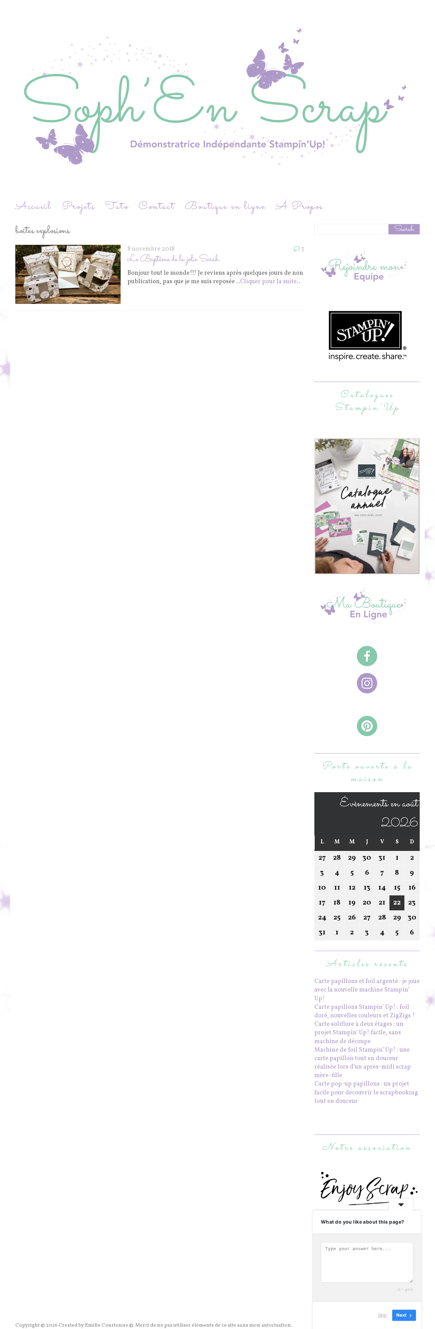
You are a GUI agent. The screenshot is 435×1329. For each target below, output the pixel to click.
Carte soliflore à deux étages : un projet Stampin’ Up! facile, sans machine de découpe (358, 1032)
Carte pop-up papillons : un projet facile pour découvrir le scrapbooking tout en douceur (366, 1092)
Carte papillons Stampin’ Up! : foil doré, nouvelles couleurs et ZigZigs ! (364, 1011)
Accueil (33, 207)
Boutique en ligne (225, 207)
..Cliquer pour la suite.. (268, 281)
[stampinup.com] (367, 570)
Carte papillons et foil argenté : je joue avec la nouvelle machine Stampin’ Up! (367, 990)
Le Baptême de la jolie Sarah (173, 259)
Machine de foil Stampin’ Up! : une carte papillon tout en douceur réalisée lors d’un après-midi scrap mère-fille (362, 1063)
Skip (382, 1315)
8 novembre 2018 (151, 249)
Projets (78, 207)
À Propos (299, 207)
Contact (157, 207)
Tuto (116, 207)
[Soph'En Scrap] (217, 99)
